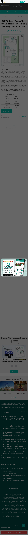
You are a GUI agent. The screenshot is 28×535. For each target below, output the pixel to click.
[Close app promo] (26, 1)
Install (22, 1)
